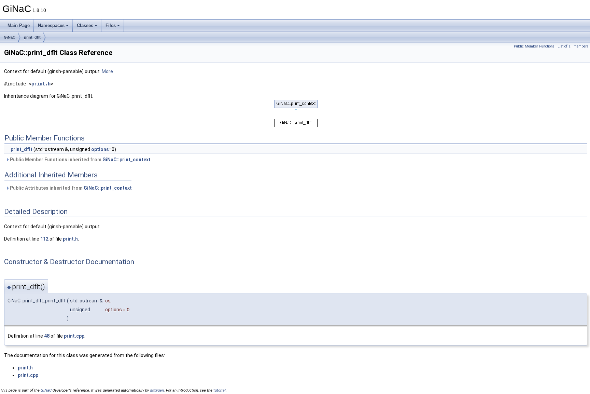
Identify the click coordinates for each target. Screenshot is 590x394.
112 (44, 239)
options (100, 149)
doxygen (157, 390)
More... (109, 71)
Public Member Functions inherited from (80, 159)
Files (111, 25)
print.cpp (74, 336)
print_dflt (32, 37)
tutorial (219, 390)
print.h (41, 83)
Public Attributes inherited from (70, 188)
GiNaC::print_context (126, 159)
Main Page (19, 25)
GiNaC (9, 37)
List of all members (573, 46)
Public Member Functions (534, 46)
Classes (85, 25)
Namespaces (51, 25)
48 (47, 336)
